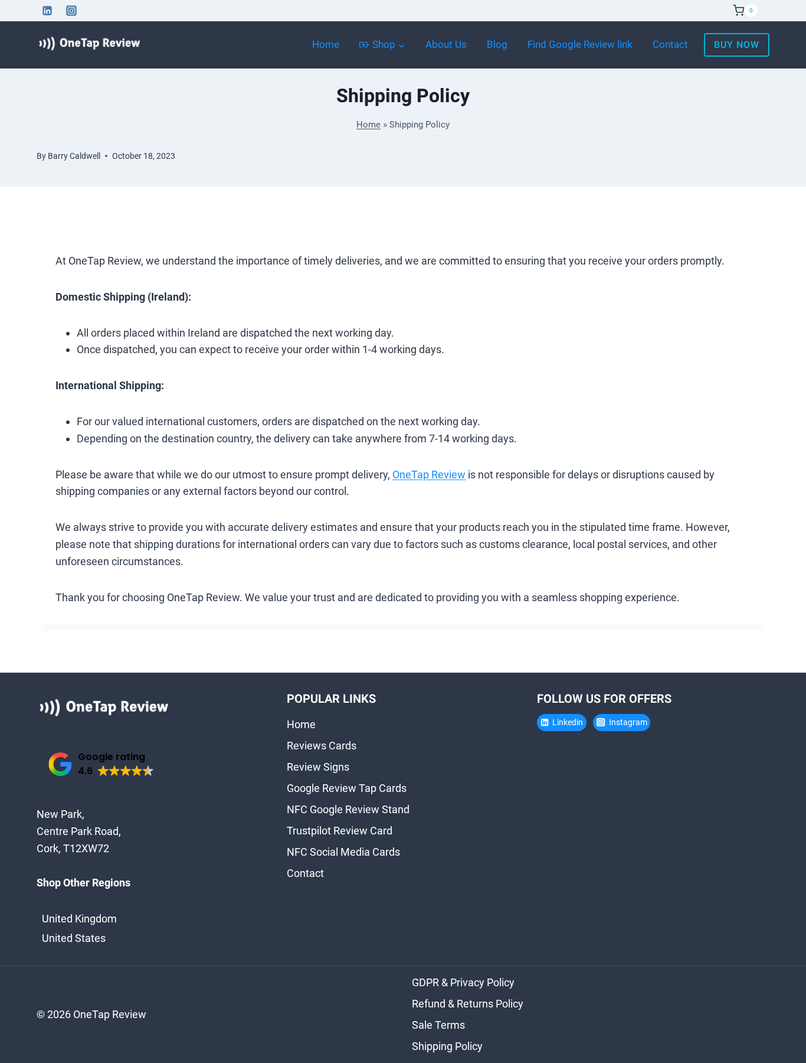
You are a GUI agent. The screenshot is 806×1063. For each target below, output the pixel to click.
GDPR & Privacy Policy (463, 982)
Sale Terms (438, 1025)
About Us (446, 44)
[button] (101, 764)
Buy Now (736, 45)
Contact (670, 44)
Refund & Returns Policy (467, 1003)
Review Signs (318, 767)
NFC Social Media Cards (343, 852)
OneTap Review (429, 474)
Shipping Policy (447, 1046)
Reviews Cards (321, 745)
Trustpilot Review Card (339, 830)
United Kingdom (79, 918)
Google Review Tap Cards (347, 788)
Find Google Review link (580, 44)
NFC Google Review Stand (348, 809)
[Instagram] (71, 10)
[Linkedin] (47, 10)
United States (74, 938)
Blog (497, 44)
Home (325, 44)
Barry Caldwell (74, 156)
